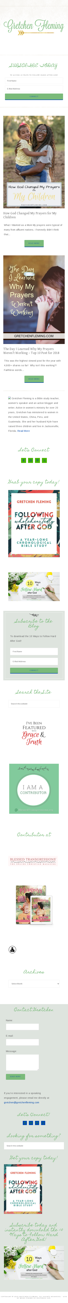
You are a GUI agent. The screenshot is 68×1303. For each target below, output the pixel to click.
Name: (9, 1020)
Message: (11, 1051)
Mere (22, 1298)
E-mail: (10, 1035)
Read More (34, 243)
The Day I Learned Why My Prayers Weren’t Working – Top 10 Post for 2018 (31, 351)
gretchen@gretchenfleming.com (21, 1102)
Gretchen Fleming (34, 26)
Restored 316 (43, 1298)
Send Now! (15, 1077)
